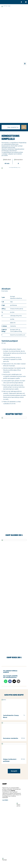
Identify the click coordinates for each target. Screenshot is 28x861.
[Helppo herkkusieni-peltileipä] (14, 750)
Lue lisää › (5, 800)
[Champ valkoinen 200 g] (14, 475)
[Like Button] (21, 671)
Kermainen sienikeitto (10, 738)
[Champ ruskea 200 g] (14, 597)
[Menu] (24, 63)
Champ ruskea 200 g (14, 657)
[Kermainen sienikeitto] (14, 729)
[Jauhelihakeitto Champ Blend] (14, 706)
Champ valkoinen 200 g (14, 535)
